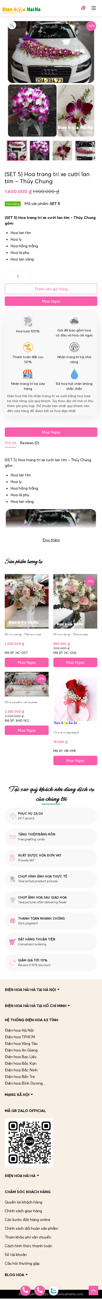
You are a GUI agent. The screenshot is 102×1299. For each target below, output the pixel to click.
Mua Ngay (51, 301)
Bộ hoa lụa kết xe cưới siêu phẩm (21, 702)
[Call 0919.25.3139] (39, 1290)
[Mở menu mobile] (93, 8)
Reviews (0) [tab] (29, 442)
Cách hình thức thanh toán (28, 1245)
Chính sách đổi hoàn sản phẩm (31, 1228)
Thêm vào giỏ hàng (51, 289)
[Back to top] (93, 1290)
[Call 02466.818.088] (25, 1290)
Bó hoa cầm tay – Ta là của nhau (70, 634)
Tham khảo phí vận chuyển (28, 1237)
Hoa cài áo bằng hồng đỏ (66, 732)
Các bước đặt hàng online (27, 1219)
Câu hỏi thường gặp (22, 1263)
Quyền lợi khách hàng (23, 1202)
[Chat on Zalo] (53, 1290)
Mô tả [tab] (10, 442)
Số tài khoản (16, 1254)
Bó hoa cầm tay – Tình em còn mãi (23, 634)
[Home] (21, 7)
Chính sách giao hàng (23, 1210)
